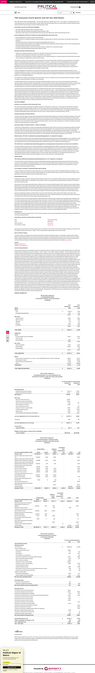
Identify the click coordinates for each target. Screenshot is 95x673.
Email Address (6, 662)
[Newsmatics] (7, 340)
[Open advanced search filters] (73, 12)
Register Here (50, 223)
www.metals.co (69, 240)
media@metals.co (22, 243)
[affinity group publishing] (7, 337)
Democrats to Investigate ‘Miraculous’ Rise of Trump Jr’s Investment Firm (44, 1)
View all (92, 1)
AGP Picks (3, 1)
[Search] (71, 12)
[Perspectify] (7, 335)
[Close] (21, 649)
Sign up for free (12, 667)
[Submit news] (7, 332)
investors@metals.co (23, 245)
